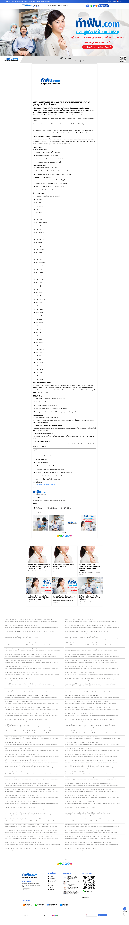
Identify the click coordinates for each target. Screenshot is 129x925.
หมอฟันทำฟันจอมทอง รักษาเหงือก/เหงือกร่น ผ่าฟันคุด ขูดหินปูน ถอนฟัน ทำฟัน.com (87, 631)
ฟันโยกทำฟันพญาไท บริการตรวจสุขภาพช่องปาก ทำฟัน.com (20, 690)
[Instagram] (71, 536)
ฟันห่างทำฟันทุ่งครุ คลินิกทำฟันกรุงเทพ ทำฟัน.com (18, 678)
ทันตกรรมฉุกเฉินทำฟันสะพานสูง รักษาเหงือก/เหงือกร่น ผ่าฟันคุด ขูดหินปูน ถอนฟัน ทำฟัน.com (89, 719)
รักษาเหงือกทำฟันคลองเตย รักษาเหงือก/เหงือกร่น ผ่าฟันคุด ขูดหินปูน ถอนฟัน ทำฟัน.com (88, 649)
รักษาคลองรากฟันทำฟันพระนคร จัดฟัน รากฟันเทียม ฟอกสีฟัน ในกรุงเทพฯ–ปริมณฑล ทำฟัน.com (29, 631)
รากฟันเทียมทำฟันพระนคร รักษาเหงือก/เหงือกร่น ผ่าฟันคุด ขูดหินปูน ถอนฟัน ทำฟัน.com (88, 813)
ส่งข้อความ (65, 904)
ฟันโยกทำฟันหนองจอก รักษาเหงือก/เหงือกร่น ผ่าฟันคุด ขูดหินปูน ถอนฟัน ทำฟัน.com (87, 836)
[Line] (60, 536)
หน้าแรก (47, 5)
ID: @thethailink (54, 508)
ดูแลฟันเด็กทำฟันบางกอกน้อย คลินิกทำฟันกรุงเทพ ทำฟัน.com (81, 848)
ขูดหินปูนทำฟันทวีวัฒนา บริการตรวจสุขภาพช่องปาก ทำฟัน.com (21, 672)
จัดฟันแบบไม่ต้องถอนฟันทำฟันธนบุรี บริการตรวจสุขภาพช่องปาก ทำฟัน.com (89, 598)
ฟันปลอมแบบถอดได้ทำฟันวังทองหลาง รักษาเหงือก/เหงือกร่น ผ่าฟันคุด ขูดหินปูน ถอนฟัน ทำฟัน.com (90, 567)
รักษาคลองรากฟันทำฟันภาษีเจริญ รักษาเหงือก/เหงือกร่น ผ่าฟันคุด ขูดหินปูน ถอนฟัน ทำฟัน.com (90, 660)
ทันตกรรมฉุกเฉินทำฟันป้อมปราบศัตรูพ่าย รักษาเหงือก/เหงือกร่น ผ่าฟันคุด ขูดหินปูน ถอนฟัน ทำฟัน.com (92, 778)
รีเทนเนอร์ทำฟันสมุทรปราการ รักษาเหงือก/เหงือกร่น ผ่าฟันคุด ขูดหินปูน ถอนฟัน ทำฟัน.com (28, 684)
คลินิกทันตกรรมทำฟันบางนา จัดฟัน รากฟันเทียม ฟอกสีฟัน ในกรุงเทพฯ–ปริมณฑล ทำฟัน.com (29, 836)
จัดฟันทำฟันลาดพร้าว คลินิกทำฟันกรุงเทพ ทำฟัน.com (79, 748)
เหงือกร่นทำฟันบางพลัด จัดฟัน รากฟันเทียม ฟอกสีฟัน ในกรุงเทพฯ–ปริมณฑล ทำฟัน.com (88, 707)
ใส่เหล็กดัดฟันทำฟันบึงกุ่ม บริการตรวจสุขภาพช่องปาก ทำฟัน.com (21, 625)
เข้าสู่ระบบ (114, 1)
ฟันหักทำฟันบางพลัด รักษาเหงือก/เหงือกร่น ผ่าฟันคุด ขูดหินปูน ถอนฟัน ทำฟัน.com (86, 702)
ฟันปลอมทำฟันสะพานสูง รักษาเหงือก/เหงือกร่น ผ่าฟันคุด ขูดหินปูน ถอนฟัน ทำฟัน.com (87, 831)
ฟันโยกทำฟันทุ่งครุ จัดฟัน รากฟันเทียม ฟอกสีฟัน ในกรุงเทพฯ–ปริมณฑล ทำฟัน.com (26, 813)
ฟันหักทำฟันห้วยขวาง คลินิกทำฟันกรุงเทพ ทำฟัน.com (18, 702)
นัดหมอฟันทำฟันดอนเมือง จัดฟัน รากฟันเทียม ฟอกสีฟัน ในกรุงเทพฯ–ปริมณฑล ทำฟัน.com (28, 696)
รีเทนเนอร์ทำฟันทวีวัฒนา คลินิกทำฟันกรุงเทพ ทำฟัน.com (80, 772)
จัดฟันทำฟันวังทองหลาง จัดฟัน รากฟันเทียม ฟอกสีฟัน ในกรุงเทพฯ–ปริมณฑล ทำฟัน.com (73, 883)
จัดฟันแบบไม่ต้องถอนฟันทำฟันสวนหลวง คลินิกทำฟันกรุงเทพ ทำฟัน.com (84, 737)
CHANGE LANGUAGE (92, 915)
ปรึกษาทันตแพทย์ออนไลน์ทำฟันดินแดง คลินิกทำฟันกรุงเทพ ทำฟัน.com (83, 696)
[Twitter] (68, 536)
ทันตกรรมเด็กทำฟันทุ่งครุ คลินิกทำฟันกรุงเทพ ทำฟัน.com (80, 731)
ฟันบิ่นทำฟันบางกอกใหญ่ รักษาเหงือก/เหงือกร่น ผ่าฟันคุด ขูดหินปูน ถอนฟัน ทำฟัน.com (27, 784)
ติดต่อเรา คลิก (104, 5)
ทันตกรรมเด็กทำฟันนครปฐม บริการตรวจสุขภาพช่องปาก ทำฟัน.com (22, 649)
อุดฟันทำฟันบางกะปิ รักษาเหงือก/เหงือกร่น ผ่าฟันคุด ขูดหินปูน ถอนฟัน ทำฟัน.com (73, 892)
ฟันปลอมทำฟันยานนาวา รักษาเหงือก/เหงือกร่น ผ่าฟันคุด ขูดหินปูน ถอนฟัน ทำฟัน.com (27, 719)
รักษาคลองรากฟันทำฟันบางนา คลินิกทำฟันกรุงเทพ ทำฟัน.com (21, 801)
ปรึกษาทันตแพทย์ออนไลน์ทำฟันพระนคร (42, 488)
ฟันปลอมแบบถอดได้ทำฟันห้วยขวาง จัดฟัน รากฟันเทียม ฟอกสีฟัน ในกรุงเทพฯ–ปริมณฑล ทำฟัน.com (91, 684)
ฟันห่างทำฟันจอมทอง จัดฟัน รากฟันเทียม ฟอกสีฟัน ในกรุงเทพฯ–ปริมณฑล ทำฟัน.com (87, 655)
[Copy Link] (58, 536)
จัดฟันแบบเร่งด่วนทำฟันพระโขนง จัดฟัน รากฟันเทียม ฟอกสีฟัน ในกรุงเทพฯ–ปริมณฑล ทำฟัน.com (30, 731)
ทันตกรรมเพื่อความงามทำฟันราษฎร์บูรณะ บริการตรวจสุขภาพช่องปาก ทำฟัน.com (26, 737)
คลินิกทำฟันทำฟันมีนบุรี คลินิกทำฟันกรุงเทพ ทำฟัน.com (79, 619)
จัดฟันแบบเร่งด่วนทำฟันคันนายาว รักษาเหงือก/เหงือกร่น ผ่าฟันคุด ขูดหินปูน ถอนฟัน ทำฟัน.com (90, 725)
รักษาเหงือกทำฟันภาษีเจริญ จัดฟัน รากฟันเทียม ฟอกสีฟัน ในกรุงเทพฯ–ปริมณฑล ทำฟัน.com (28, 619)
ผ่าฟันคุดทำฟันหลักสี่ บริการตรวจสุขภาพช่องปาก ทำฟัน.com (20, 807)
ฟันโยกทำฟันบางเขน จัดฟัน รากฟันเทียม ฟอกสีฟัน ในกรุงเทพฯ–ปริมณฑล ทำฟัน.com (26, 760)
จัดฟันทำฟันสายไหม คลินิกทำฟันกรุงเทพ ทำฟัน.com (18, 666)
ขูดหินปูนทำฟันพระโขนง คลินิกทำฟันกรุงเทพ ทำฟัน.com (73, 888)
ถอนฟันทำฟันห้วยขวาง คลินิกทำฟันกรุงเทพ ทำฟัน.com (79, 825)
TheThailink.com (67, 508)
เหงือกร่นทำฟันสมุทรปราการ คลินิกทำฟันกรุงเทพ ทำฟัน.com (81, 713)
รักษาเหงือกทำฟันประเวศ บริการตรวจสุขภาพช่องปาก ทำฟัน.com (21, 795)
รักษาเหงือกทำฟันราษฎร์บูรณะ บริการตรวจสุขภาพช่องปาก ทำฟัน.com (83, 801)
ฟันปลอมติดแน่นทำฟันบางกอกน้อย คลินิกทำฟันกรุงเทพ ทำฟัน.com (64, 597)
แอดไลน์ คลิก (52, 507)
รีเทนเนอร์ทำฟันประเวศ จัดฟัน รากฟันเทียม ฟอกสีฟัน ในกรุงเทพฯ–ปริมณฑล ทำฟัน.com (27, 713)
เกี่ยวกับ (64, 5)
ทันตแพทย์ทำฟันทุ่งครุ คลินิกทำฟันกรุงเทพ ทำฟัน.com (79, 666)
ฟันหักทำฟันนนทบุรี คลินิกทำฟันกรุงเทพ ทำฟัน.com (18, 743)
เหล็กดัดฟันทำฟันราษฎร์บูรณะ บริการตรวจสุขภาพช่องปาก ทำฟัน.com (23, 772)
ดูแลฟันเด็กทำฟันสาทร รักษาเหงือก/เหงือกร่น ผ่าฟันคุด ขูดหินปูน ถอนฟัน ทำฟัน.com (87, 754)
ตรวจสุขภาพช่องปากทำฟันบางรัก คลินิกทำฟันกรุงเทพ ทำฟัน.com (21, 637)
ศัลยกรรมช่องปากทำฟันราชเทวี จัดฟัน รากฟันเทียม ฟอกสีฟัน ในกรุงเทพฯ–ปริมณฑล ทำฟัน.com (29, 789)
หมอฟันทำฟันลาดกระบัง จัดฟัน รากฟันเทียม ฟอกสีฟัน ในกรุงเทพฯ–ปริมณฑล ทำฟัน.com (27, 766)
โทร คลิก (37, 507)
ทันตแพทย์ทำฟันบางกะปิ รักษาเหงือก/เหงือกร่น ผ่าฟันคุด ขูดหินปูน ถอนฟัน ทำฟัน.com (87, 766)
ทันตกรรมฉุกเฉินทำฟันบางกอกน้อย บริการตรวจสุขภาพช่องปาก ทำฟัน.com (85, 819)
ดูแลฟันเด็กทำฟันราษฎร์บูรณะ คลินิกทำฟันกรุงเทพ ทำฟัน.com (81, 795)
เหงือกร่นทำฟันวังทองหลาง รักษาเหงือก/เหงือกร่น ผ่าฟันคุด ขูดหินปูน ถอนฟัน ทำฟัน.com (88, 789)
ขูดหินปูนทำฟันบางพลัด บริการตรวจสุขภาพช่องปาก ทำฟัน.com (81, 743)
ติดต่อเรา (109, 1)
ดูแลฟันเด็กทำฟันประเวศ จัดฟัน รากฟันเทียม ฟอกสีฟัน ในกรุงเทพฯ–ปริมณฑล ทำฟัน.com (88, 784)
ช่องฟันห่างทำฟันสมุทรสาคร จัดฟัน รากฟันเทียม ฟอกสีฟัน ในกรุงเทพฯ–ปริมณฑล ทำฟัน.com (28, 825)
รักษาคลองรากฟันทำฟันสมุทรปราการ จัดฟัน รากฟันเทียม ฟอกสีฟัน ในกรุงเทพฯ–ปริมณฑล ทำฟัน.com (31, 831)
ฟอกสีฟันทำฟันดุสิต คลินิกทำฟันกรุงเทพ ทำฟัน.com (18, 725)
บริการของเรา (53, 5)
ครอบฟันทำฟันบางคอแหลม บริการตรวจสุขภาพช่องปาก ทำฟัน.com (22, 643)
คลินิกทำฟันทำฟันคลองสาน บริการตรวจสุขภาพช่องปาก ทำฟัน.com (82, 643)
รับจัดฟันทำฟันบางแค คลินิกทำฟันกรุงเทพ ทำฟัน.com (64, 566)
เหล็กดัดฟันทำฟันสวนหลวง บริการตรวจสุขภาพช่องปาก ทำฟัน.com (22, 754)
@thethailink (40, 905)
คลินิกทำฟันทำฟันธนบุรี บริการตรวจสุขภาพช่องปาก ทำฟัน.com (81, 637)
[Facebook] (63, 536)
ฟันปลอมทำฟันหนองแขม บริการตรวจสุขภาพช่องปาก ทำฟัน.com (82, 690)
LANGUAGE (120, 1)
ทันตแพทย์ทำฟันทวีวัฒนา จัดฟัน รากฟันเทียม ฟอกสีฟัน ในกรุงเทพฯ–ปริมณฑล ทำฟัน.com (28, 707)
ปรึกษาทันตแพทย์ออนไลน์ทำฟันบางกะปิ (45, 485)
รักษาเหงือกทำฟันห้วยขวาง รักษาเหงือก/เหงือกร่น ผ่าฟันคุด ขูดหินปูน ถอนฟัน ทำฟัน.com (88, 678)
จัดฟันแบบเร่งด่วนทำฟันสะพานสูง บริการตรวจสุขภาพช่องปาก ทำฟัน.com (23, 660)
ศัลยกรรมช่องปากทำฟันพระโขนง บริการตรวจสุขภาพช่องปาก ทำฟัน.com (23, 842)
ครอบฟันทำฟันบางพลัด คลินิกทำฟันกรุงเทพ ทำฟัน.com (79, 672)
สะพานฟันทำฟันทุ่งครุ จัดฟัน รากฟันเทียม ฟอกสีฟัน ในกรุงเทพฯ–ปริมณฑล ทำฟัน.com (27, 848)
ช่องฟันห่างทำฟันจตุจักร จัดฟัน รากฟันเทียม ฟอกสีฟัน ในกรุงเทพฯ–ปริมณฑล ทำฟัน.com (39, 598)
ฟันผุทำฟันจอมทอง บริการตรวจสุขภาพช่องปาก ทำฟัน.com (80, 807)
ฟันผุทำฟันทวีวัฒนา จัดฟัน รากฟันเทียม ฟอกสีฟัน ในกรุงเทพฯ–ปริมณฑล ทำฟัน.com (72, 878)
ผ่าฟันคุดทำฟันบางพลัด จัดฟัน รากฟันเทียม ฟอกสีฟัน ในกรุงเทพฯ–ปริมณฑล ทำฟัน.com (88, 842)
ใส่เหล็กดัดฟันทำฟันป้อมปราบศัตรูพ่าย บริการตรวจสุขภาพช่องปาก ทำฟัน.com (25, 819)
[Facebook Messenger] (66, 536)
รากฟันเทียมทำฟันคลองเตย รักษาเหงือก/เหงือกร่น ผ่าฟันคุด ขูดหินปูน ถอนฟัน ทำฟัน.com (28, 655)
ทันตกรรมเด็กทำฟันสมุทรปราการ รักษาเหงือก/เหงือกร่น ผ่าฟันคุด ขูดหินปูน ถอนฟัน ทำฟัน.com (90, 760)
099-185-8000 (104, 6)
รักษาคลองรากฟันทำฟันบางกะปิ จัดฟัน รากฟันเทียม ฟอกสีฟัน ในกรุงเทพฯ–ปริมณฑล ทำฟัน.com (29, 778)
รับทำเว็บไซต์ (60, 915)
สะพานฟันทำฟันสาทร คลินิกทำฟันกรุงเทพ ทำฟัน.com (18, 748)
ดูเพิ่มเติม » (30, 572)
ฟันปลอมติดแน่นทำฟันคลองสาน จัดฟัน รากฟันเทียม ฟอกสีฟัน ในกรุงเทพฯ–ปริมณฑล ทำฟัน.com (90, 625)
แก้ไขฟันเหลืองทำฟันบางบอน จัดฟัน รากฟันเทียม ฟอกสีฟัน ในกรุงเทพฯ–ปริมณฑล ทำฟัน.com (39, 567)
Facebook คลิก (66, 507)
